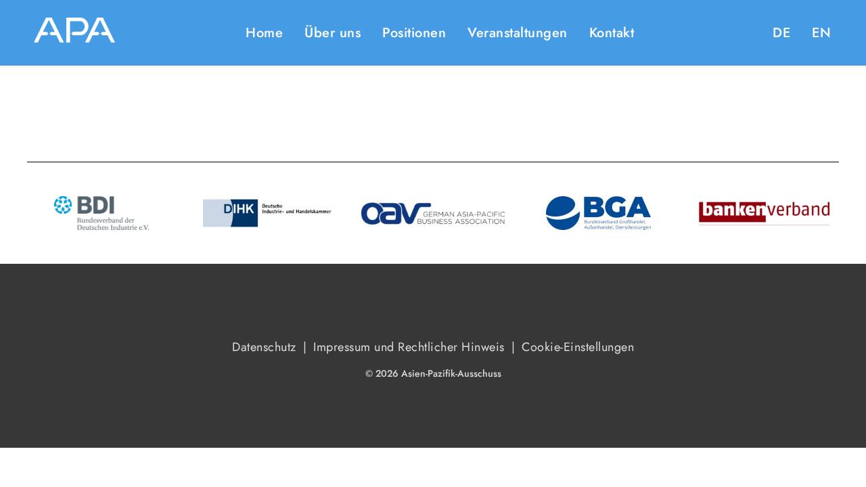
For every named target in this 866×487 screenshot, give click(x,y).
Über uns (332, 33)
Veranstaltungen (518, 33)
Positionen (414, 33)
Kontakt (612, 33)
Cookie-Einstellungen (578, 347)
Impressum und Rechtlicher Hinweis (409, 347)
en (821, 33)
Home (264, 33)
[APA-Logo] (74, 33)
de (781, 33)
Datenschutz (264, 347)
